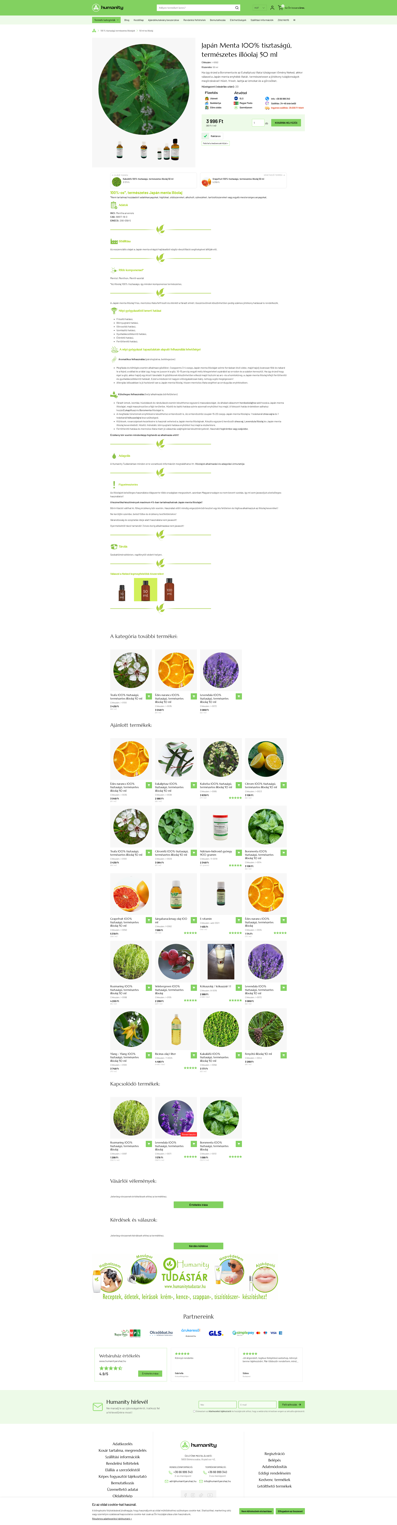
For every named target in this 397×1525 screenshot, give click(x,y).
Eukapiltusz (129, 410)
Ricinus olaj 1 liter (165, 1054)
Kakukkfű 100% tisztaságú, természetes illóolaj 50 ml (214, 1057)
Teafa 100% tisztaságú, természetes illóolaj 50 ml (126, 696)
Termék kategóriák (106, 20)
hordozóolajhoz (248, 402)
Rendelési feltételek (194, 19)
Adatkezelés (123, 1444)
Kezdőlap (139, 19)
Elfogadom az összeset (290, 1511)
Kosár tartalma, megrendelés (123, 1450)
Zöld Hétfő (283, 19)
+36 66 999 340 (183, 1472)
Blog (126, 19)
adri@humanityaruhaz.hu (183, 1481)
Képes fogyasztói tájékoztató (123, 1476)
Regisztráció (275, 1453)
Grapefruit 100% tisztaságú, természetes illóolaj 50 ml (124, 922)
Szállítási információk (262, 19)
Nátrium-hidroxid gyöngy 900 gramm (216, 853)
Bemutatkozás (218, 19)
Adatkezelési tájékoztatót (220, 1411)
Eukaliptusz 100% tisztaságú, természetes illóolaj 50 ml (169, 787)
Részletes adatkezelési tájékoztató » (112, 1518)
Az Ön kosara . (295, 7)
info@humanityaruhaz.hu (217, 1481)
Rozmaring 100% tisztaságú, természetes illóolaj (124, 1146)
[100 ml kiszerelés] (169, 589)
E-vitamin (206, 918)
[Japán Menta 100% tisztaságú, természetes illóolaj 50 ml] (119, 149)
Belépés (274, 1460)
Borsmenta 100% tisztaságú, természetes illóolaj (214, 1146)
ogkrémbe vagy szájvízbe (234, 428)
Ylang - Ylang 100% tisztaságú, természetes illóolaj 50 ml (124, 1057)
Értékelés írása (198, 1204)
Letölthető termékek (274, 1486)
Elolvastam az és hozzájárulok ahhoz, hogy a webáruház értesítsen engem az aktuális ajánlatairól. (250, 1411)
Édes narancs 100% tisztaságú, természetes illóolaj (259, 922)
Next (301, 1364)
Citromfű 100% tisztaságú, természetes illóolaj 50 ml (171, 853)
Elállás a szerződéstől (122, 1470)
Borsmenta (145, 410)
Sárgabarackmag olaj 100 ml (171, 920)
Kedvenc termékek (274, 1479)
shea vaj (238, 421)
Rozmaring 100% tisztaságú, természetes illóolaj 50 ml (124, 989)
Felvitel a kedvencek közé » (215, 143)
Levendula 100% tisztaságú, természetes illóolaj (169, 1146)
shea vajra (268, 413)
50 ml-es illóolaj (146, 30)
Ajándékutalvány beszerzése (163, 19)
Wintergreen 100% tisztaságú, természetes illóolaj (169, 989)
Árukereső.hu (191, 1336)
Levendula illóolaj (253, 421)
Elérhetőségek (238, 19)
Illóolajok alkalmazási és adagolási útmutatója (219, 463)
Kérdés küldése (198, 1246)
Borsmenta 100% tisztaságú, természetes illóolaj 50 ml (259, 855)
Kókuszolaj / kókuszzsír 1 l (215, 986)
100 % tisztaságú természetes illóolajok (117, 30)
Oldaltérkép (122, 1496)
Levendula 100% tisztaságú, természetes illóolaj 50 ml (214, 698)
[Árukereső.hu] (190, 1331)
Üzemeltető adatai (122, 1489)
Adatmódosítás (274, 1466)
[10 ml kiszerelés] (122, 589)
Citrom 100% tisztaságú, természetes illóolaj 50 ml (261, 785)
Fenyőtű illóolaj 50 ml (258, 1054)
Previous (170, 1364)
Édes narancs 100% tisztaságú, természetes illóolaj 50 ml (169, 698)
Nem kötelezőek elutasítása (256, 1511)
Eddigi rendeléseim (275, 1473)
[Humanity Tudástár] (185, 1276)
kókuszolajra (134, 417)
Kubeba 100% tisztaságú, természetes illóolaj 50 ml (216, 785)
